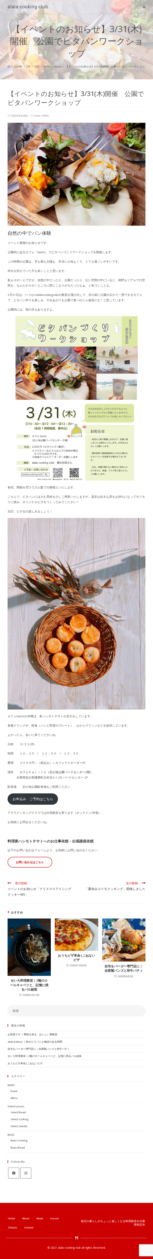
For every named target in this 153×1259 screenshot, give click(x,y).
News (39, 1218)
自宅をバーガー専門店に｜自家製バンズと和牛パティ (124, 968)
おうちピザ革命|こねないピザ (76, 957)
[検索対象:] (76, 1010)
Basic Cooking (19, 1140)
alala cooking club (28, 7)
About (25, 1218)
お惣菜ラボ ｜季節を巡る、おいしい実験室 (32, 1034)
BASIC (11, 1134)
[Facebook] (13, 1173)
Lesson (54, 1218)
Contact (28, 1227)
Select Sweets (19, 1126)
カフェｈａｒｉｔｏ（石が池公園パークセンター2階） (56, 772)
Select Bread (18, 1112)
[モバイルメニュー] (144, 7)
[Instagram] (25, 1173)
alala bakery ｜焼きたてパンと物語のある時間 (35, 1041)
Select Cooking (19, 1119)
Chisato (12, 1227)
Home (11, 1218)
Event (37, 115)
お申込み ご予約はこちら (33, 799)
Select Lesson (16, 1106)
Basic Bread (18, 1147)
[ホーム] (9, 66)
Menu (14, 1098)
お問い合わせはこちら (30, 862)
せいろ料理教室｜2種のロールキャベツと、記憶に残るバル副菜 (29, 984)
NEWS (45, 115)
